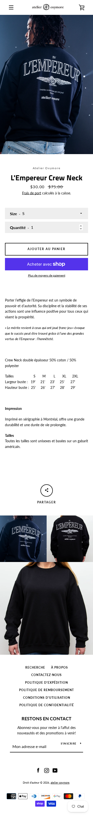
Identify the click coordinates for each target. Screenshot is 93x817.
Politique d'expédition (46, 682)
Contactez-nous (46, 675)
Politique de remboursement (46, 690)
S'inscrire (69, 743)
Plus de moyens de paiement (46, 275)
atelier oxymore (60, 782)
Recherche (35, 667)
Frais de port (31, 193)
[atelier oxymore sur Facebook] (38, 770)
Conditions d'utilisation (46, 698)
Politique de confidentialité (46, 705)
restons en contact (46, 718)
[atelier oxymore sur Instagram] (46, 770)
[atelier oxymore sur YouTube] (55, 770)
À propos (59, 667)
